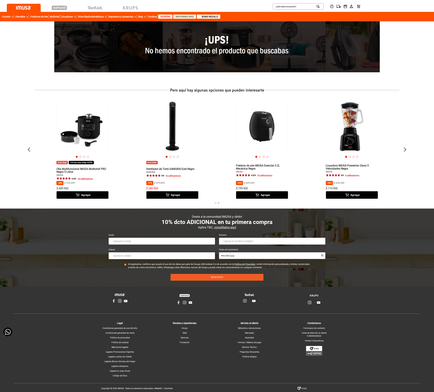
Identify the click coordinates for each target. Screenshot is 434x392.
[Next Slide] (404, 149)
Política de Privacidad (244, 264)
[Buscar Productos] (319, 6)
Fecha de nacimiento (228, 250)
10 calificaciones (173, 176)
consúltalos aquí (225, 227)
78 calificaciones (85, 179)
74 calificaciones (264, 175)
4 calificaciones (352, 175)
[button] (77, 157)
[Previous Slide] (29, 149)
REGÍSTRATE (217, 277)
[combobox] (298, 6)
